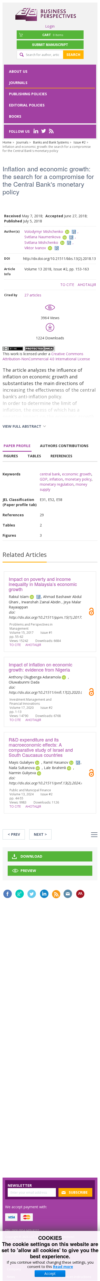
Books (15, 116)
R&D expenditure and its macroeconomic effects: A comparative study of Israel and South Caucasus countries (41, 747)
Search (73, 54)
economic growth (76, 474)
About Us (18, 71)
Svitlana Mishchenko (41, 242)
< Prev (14, 834)
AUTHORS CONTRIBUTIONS (64, 445)
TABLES (34, 455)
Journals (18, 82)
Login (50, 26)
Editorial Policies (27, 105)
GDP (43, 479)
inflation (56, 479)
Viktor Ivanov (35, 247)
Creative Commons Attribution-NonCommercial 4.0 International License (46, 356)
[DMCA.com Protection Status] (39, 348)
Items (52, 34)
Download (31, 856)
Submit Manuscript (50, 44)
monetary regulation (57, 484)
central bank (50, 474)
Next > (40, 834)
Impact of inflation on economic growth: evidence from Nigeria (40, 667)
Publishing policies (28, 93)
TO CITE (67, 284)
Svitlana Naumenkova (42, 236)
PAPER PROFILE (17, 445)
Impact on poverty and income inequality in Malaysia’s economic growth (43, 584)
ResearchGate (19, 894)
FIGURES (11, 455)
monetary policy (78, 479)
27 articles (32, 295)
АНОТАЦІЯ (87, 284)
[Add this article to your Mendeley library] (80, 894)
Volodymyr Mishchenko (43, 231)
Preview (28, 870)
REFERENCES (61, 455)
